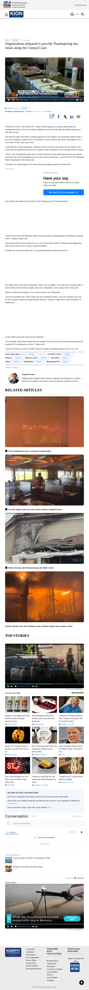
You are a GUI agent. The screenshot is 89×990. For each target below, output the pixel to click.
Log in (74, 816)
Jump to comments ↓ (12, 367)
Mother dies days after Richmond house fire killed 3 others (31, 568)
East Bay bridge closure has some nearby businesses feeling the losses (35, 509)
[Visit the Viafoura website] (79, 878)
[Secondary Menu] (8, 14)
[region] (44, 847)
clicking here (12, 803)
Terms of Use (31, 963)
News (23, 354)
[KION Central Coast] (19, 14)
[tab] (11, 832)
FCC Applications (32, 957)
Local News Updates (54, 969)
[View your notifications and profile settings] (81, 832)
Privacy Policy (31, 960)
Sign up (80, 816)
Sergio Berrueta (12, 108)
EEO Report (30, 955)
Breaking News (52, 961)
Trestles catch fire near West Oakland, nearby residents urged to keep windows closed (38, 626)
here (49, 807)
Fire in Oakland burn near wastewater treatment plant (29, 451)
